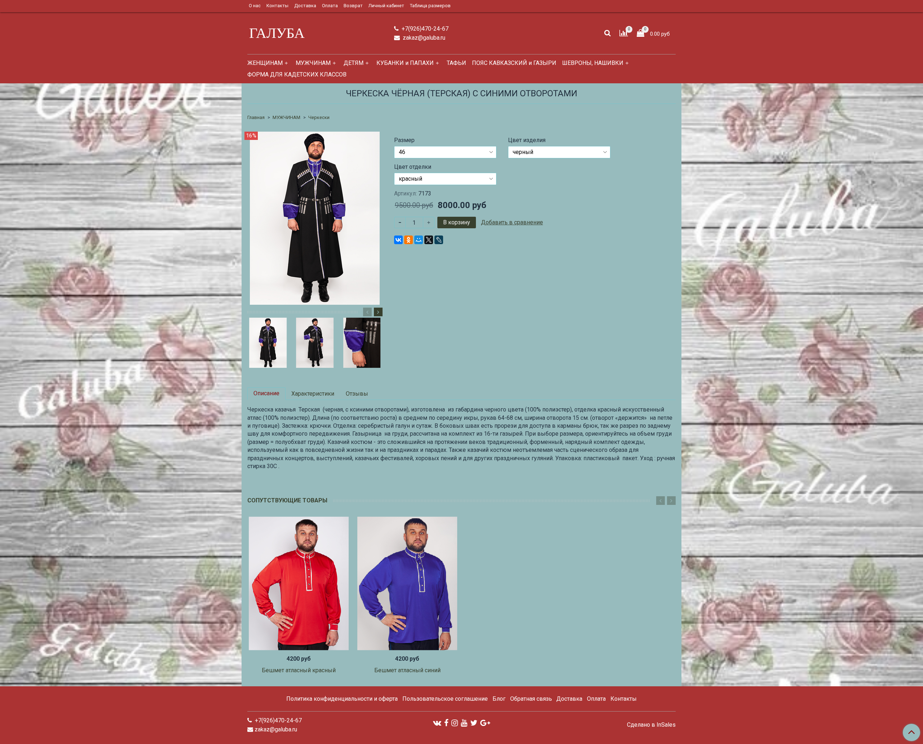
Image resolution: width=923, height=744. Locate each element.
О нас (255, 5)
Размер (404, 140)
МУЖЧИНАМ (313, 63)
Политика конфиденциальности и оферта (342, 698)
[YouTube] (464, 723)
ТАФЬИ (456, 63)
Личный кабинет (386, 5)
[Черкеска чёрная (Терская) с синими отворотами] (315, 217)
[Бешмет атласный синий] (407, 583)
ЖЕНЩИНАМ (265, 63)
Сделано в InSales (651, 725)
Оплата (330, 5)
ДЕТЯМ (353, 63)
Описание (266, 393)
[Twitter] (473, 723)
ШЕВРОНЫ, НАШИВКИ (592, 63)
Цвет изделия (527, 140)
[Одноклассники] (408, 239)
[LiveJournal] (438, 239)
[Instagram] (454, 723)
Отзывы (357, 393)
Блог (499, 698)
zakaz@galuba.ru (423, 37)
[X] (428, 239)
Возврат (353, 5)
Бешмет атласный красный (299, 670)
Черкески (319, 117)
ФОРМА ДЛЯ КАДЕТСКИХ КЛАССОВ (296, 74)
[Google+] (485, 723)
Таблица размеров (430, 5)
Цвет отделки (412, 167)
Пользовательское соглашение (445, 698)
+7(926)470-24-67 (424, 28)
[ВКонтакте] (398, 239)
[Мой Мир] (418, 239)
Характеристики (312, 393)
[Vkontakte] (437, 723)
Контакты (277, 5)
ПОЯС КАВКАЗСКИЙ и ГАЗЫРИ (514, 63)
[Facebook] (446, 723)
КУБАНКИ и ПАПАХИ (405, 63)
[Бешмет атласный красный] (298, 583)
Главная (256, 117)
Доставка (305, 5)
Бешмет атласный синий (407, 670)
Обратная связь (531, 698)
